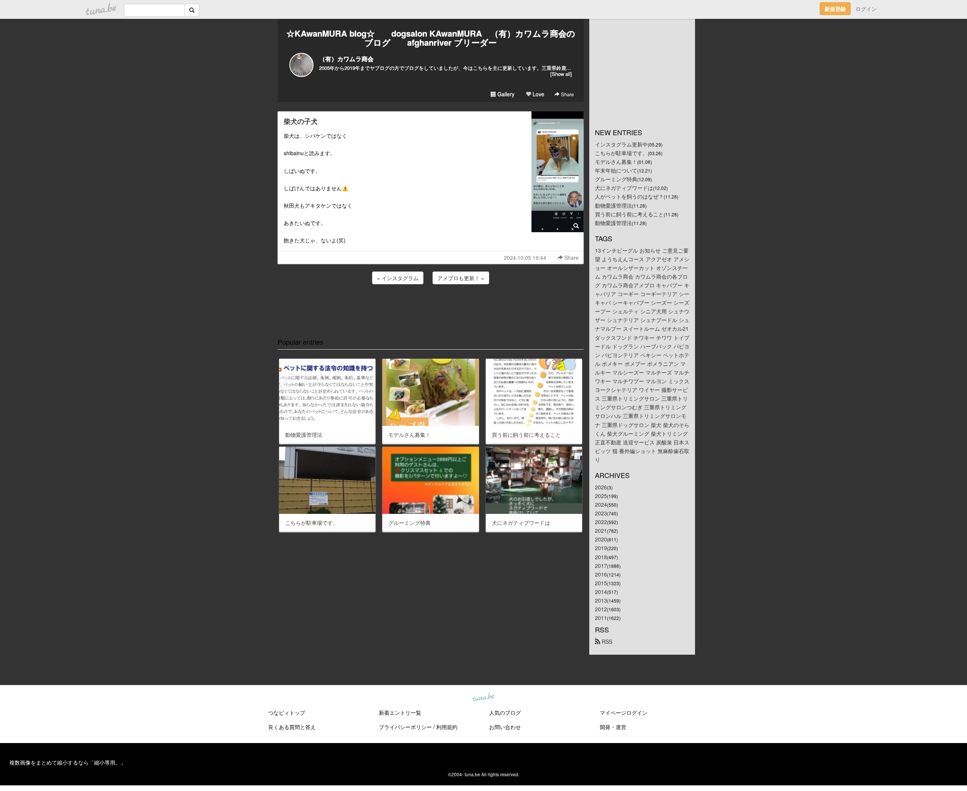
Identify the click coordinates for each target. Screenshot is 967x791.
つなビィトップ (286, 712)
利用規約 (446, 727)
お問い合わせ (505, 727)
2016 (601, 574)
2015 (601, 583)
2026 (601, 487)
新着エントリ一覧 (400, 712)
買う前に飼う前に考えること (629, 214)
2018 (601, 557)
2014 (601, 591)
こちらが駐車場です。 (621, 153)
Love (537, 94)
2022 (601, 522)
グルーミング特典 (616, 179)
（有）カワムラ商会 (346, 58)
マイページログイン (623, 712)
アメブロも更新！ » (460, 278)
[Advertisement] (431, 306)
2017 (601, 565)
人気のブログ (505, 712)
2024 (601, 504)
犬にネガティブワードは (624, 187)
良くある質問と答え (292, 727)
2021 (601, 530)
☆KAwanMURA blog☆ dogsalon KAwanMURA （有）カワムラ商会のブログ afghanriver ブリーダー (430, 37)
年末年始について (616, 170)
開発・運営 (613, 727)
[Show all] (561, 73)
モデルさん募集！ (616, 161)
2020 (601, 539)
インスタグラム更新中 (621, 144)
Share (566, 94)
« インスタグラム (398, 278)
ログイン (866, 8)
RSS (606, 641)
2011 (601, 617)
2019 (601, 548)
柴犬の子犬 (301, 121)
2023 (601, 513)
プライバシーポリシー (405, 727)
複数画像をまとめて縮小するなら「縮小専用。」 (67, 762)
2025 (601, 496)
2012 (601, 609)
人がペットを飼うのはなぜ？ (629, 196)
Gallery (505, 94)
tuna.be (483, 698)
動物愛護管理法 (613, 205)
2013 (601, 600)
